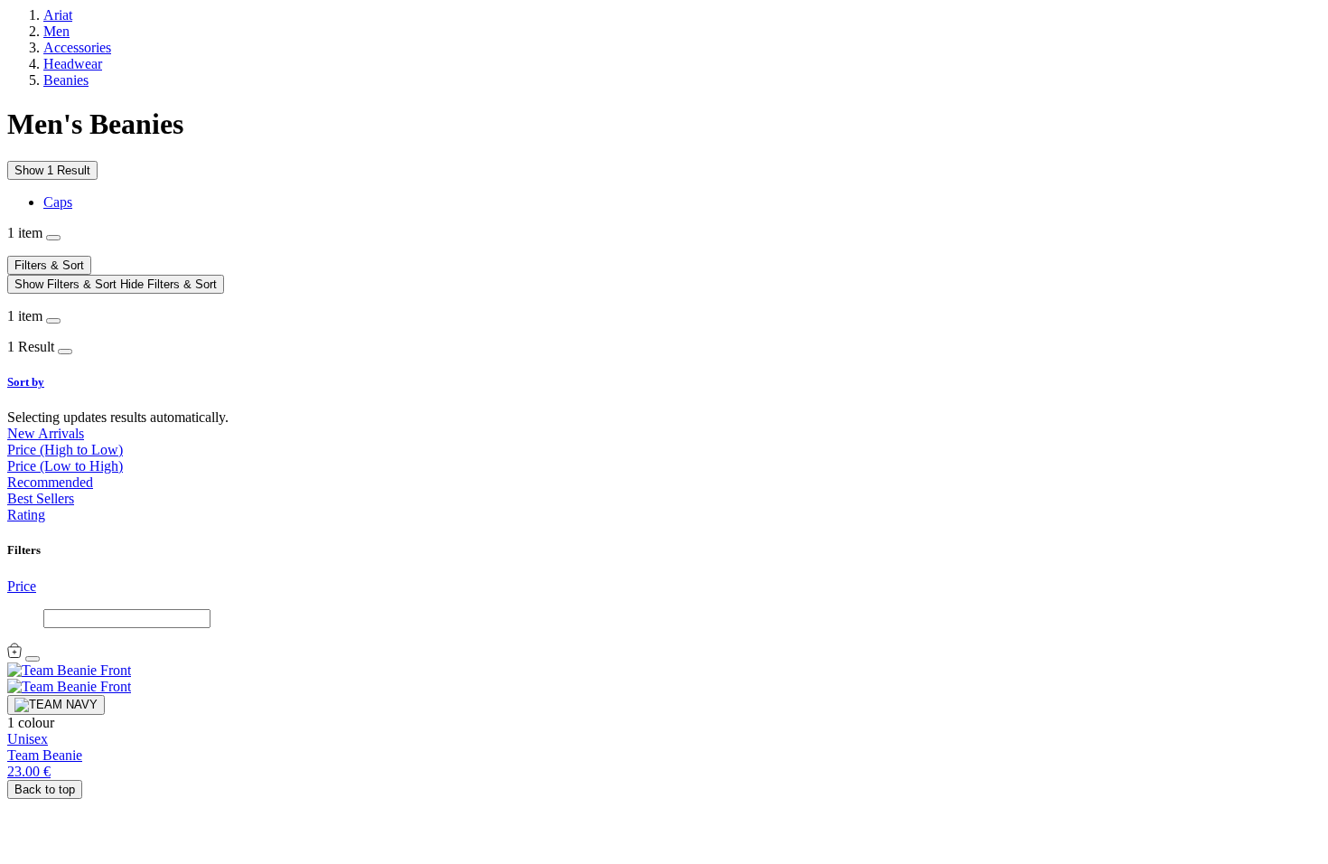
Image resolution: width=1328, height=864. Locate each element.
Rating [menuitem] (26, 514)
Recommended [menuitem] (50, 482)
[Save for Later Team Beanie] (32, 659)
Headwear (72, 63)
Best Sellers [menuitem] (40, 498)
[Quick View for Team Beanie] (14, 654)
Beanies (66, 80)
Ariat (57, 15)
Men (56, 31)
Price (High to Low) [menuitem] (65, 449)
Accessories (77, 47)
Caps (57, 202)
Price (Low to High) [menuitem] (65, 466)
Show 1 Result (52, 170)
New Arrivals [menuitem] (45, 433)
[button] (664, 382)
